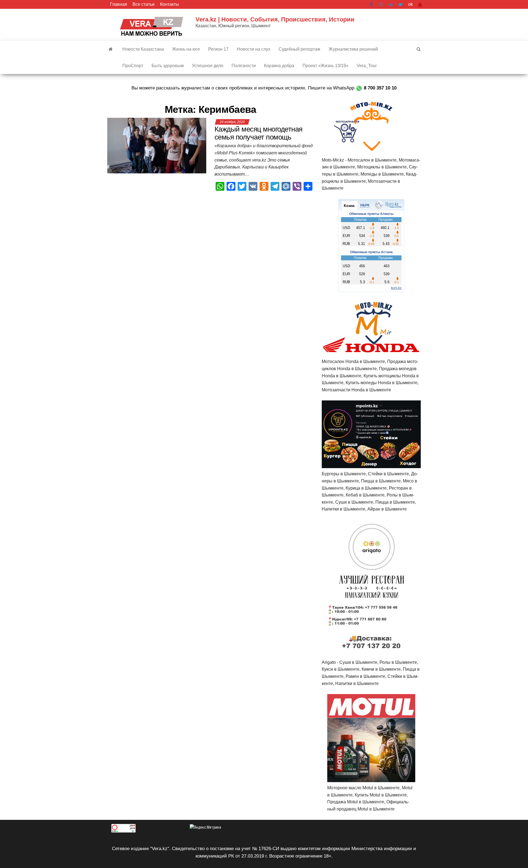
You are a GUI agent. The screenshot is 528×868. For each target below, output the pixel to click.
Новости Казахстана (143, 49)
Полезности (244, 65)
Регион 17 (218, 49)
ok (410, 4)
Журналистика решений (353, 49)
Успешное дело (207, 65)
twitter (400, 4)
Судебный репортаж (299, 49)
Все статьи (144, 4)
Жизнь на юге (186, 49)
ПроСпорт (132, 65)
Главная (118, 4)
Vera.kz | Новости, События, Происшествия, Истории (275, 19)
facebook (371, 4)
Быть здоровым (168, 65)
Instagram (381, 4)
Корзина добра (279, 65)
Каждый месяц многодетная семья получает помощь (258, 133)
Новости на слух (253, 49)
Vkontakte (391, 4)
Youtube (420, 4)
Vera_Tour (367, 65)
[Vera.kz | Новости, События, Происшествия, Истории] (110, 49)
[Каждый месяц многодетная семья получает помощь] (156, 145)
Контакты (169, 4)
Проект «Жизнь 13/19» (325, 65)
